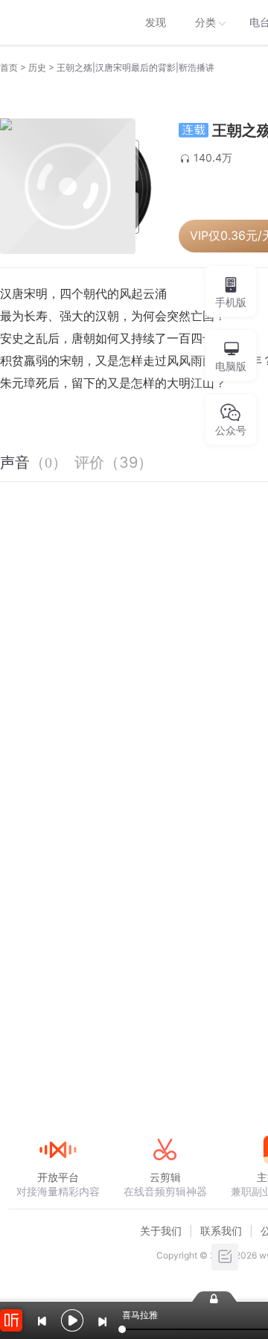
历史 (37, 67)
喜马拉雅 (57, 22)
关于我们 (161, 1230)
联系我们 (221, 1230)
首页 (9, 67)
